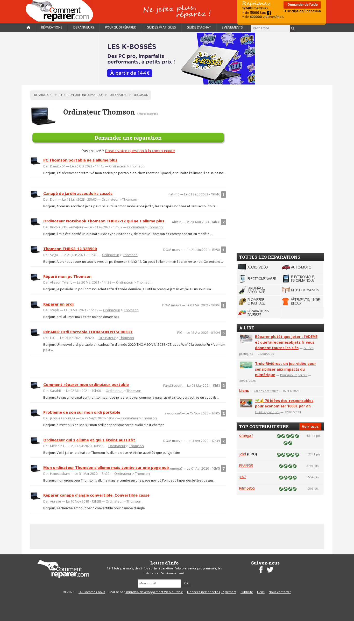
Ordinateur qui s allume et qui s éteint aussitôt (89, 439)
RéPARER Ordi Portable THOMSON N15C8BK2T (88, 331)
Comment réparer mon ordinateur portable (86, 384)
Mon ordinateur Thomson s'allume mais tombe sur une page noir (106, 467)
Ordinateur (117, 166)
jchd (242, 453)
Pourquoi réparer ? (293, 375)
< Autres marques (147, 113)
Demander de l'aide (302, 5)
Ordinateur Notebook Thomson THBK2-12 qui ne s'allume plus (103, 220)
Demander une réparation (128, 137)
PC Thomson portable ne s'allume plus (80, 160)
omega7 (246, 435)
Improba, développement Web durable (154, 592)
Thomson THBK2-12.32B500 (70, 248)
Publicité (246, 592)
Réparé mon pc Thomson (67, 276)
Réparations (51, 27)
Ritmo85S (247, 488)
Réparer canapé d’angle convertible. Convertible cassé (96, 495)
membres (255, 8)
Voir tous (310, 426)
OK (186, 583)
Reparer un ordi (58, 304)
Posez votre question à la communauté (140, 150)
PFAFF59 (246, 465)
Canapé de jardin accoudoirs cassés (77, 193)
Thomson (137, 166)
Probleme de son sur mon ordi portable (81, 412)
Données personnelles (203, 592)
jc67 (242, 476)
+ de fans (254, 13)
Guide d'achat (199, 27)
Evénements (232, 27)
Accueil (61, 11)
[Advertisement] (128, 366)
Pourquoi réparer (120, 27)
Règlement (228, 592)
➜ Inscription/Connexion (302, 11)
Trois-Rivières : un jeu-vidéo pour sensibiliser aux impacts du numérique (285, 369)
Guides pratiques (161, 27)
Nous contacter (280, 592)
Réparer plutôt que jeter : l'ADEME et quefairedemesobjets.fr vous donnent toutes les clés (286, 342)
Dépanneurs (83, 27)
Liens (244, 390)
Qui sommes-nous (92, 592)
